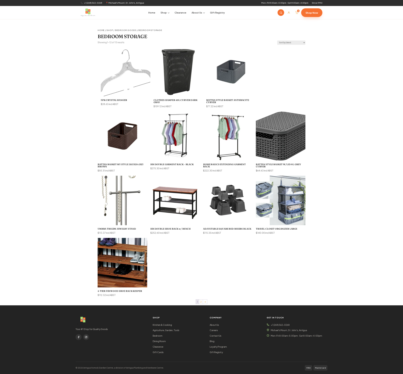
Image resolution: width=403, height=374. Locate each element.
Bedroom (157, 335)
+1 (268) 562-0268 (93, 3)
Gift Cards (158, 352)
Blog (212, 341)
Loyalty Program (218, 346)
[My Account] (288, 12)
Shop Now (312, 12)
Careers (214, 330)
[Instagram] (86, 337)
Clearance (180, 12)
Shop (164, 12)
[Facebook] (79, 337)
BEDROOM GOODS (125, 30)
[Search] (281, 12)
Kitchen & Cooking (162, 325)
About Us (197, 12)
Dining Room (159, 341)
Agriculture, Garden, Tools (166, 330)
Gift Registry (217, 12)
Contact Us (215, 335)
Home (151, 12)
